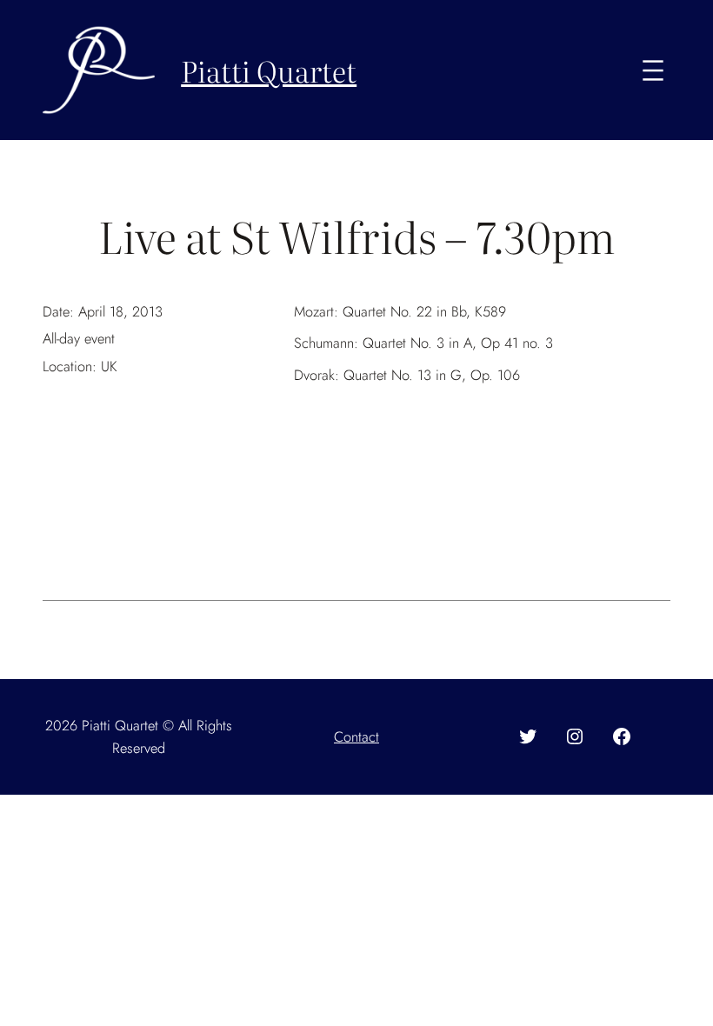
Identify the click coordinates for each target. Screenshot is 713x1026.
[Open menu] (653, 70)
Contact (356, 736)
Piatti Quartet (268, 70)
